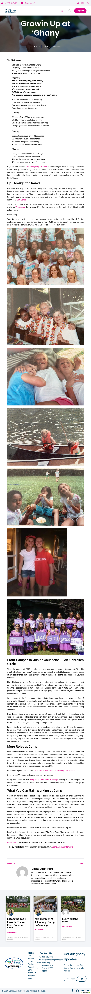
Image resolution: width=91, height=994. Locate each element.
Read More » (12, 933)
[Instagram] (77, 990)
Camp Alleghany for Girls (36, 167)
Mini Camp (21, 200)
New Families (31, 957)
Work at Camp (31, 968)
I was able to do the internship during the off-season (55, 770)
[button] (69, 10)
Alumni (30, 972)
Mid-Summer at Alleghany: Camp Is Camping (45, 922)
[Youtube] (88, 990)
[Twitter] (82, 990)
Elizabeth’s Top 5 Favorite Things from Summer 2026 (16, 923)
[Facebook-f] (72, 990)
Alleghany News (32, 977)
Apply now (11, 842)
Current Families (31, 962)
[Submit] (81, 979)
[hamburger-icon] (62, 11)
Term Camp (20, 207)
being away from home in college (44, 780)
